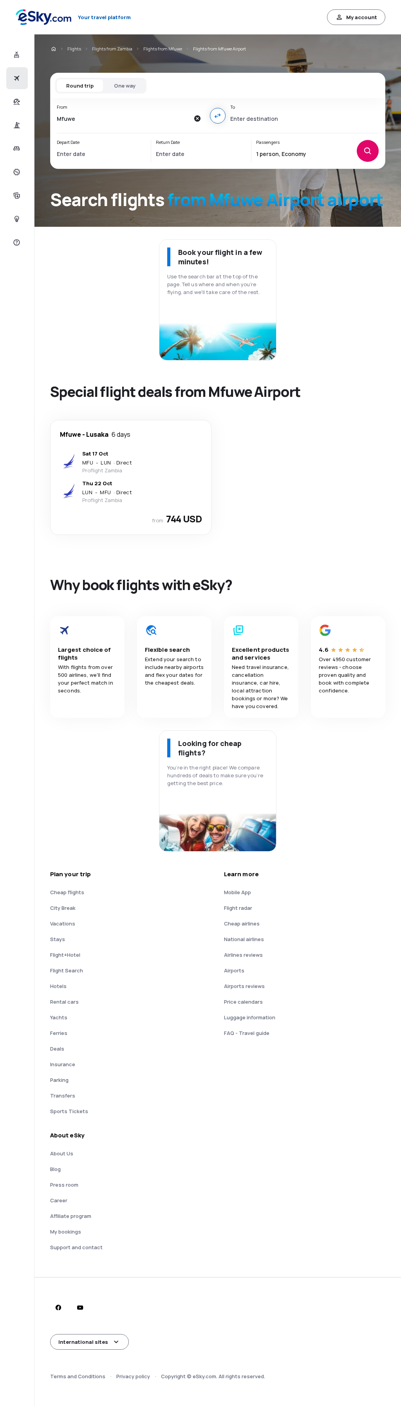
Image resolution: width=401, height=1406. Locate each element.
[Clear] (197, 118)
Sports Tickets (69, 1111)
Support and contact (76, 1247)
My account (361, 17)
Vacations (62, 923)
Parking (59, 1079)
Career (58, 1200)
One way (124, 85)
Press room (64, 1184)
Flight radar (238, 907)
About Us (61, 1153)
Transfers (62, 1095)
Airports (234, 970)
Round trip (80, 85)
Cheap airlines (242, 923)
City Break (63, 907)
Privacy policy (133, 1376)
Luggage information (249, 1017)
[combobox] (123, 118)
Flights (74, 49)
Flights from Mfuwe (162, 49)
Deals (57, 1048)
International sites (83, 1341)
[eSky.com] (53, 49)
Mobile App (237, 892)
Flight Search (66, 970)
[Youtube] (80, 1307)
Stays (57, 939)
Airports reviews (244, 986)
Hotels (58, 986)
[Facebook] (58, 1307)
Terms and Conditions (77, 1376)
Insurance (62, 1064)
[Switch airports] (218, 116)
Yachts (58, 1017)
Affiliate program (70, 1215)
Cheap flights (67, 892)
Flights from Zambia (112, 49)
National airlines (244, 939)
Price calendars (243, 1001)
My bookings (65, 1231)
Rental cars (64, 1001)
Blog (55, 1169)
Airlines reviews (243, 954)
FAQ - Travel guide (246, 1033)
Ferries (58, 1033)
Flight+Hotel (65, 954)
